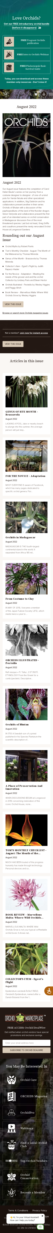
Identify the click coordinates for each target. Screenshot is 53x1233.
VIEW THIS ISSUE (13, 304)
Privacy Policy (39, 1210)
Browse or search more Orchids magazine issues (25, 313)
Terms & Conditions (18, 1210)
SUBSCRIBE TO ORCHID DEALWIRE (26, 1050)
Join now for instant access (34, 333)
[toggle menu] (51, 94)
